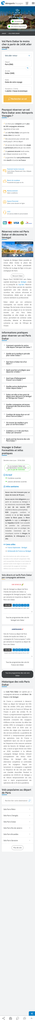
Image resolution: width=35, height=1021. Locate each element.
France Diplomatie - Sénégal (17, 547)
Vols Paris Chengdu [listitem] (11, 816)
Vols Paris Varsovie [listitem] (11, 840)
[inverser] (27, 68)
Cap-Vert (21, 284)
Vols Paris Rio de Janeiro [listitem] (13, 828)
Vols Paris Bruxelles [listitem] (11, 834)
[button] (17, 21)
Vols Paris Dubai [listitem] (10, 822)
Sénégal (23, 282)
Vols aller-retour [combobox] (11, 56)
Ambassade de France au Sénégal (19, 551)
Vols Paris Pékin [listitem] (9, 809)
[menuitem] (12, 3)
